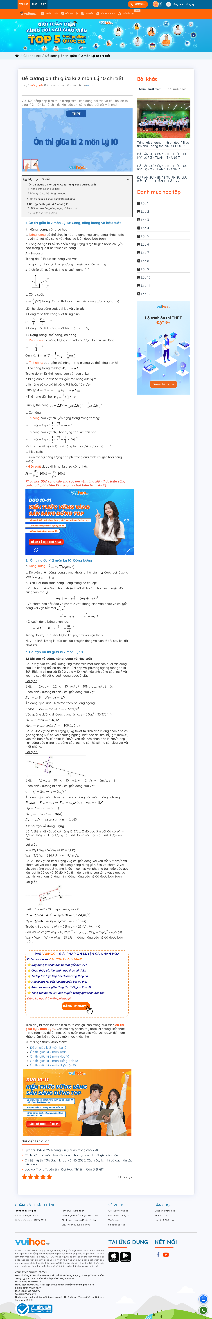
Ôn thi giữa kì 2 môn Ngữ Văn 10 (53, 1065)
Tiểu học (23, 4)
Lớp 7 (145, 253)
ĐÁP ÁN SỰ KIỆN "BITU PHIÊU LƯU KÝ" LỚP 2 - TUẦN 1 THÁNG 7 (162, 167)
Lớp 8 (145, 261)
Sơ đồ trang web (116, 1224)
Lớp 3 (145, 220)
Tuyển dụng (114, 1220)
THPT (43, 4)
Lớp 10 (89, 85)
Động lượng (37, 566)
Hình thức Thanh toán (73, 1210)
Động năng (37, 340)
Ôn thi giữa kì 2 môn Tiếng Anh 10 (54, 1061)
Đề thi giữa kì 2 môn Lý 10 (48, 1047)
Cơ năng (33, 418)
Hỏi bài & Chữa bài (164, 1220)
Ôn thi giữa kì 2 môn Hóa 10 (49, 1056)
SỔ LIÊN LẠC (129, 12)
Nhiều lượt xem (150, 89)
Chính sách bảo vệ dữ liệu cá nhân (79, 1220)
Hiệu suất (34, 466)
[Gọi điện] (203, 1310)
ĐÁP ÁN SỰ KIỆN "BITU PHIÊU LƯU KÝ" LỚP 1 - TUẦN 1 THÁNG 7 (162, 179)
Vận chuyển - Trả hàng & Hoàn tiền (80, 1215)
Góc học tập (71, 13)
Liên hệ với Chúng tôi (118, 1215)
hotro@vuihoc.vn (30, 1215)
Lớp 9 (145, 269)
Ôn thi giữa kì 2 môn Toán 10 (50, 1052)
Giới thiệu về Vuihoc (118, 1210)
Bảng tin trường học (165, 1210)
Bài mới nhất (177, 89)
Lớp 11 (145, 286)
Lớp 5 (145, 236)
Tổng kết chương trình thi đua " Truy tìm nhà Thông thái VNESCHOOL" (163, 144)
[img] (106, 35)
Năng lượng (37, 235)
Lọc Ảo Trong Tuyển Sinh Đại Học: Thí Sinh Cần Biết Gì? (64, 1169)
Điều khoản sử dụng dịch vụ (76, 1224)
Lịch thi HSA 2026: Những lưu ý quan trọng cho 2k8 (61, 1150)
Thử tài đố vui (162, 1215)
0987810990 (140, 4)
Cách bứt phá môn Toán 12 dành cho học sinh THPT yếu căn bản (71, 1155)
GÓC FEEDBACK (108, 13)
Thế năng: (36, 363)
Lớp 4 (145, 228)
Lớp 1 (145, 203)
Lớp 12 (145, 294)
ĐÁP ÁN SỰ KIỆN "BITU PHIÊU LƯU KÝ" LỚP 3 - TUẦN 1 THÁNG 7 (162, 156)
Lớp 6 (145, 244)
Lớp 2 (145, 211)
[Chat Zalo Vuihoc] (203, 1299)
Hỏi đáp (89, 13)
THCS (34, 4)
